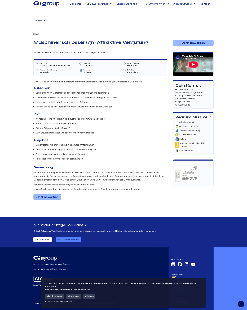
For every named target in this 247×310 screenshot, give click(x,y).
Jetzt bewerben (47, 197)
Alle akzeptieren (55, 296)
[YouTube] (193, 264)
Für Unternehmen (154, 3)
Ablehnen (89, 296)
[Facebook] (180, 264)
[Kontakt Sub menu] (212, 4)
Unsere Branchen (126, 3)
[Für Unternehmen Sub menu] (168, 4)
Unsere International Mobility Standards (192, 145)
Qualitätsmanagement (189, 126)
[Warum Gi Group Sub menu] (195, 4)
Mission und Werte (187, 134)
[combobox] (39, 20)
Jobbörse (75, 3)
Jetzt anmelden (43, 239)
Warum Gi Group (183, 3)
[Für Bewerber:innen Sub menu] (111, 4)
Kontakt (205, 3)
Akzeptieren (73, 296)
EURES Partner (186, 150)
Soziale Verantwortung (189, 130)
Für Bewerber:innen (97, 3)
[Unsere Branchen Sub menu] (139, 4)
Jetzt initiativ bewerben (68, 239)
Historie (182, 139)
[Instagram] (173, 264)
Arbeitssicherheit (186, 122)
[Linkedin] (186, 264)
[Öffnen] (44, 21)
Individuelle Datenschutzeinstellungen (58, 302)
